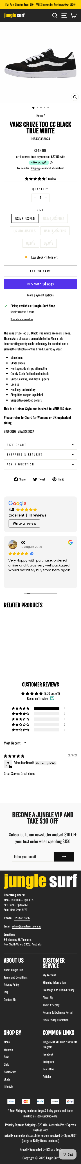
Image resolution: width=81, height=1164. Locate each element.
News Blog (48, 1069)
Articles (47, 1076)
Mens (7, 1042)
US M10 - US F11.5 (25, 230)
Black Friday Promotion (55, 1019)
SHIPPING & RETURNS (25, 454)
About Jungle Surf (13, 970)
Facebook (48, 1054)
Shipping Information (54, 982)
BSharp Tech (53, 1149)
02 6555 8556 (22, 918)
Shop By (12, 1032)
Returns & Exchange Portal (57, 1012)
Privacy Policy (11, 984)
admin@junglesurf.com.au (26, 926)
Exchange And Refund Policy (58, 990)
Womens (8, 1049)
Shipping (35, 168)
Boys (6, 1056)
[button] (35, 178)
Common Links (58, 1032)
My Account (49, 975)
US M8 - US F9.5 (25, 218)
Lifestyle (8, 1086)
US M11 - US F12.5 (55, 230)
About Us (14, 960)
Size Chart (16, 445)
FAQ (6, 992)
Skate (7, 1079)
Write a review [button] (24, 523)
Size (40, 210)
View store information (22, 319)
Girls (6, 1064)
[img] (14, 755)
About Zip (48, 997)
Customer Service (54, 963)
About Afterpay (51, 1005)
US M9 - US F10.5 (53, 218)
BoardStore (10, 1071)
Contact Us (10, 999)
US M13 (48, 243)
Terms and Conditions (15, 977)
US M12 (30, 243)
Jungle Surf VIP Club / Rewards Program (60, 1044)
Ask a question (20, 464)
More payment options (40, 294)
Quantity (40, 189)
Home (39, 115)
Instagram (48, 1061)
